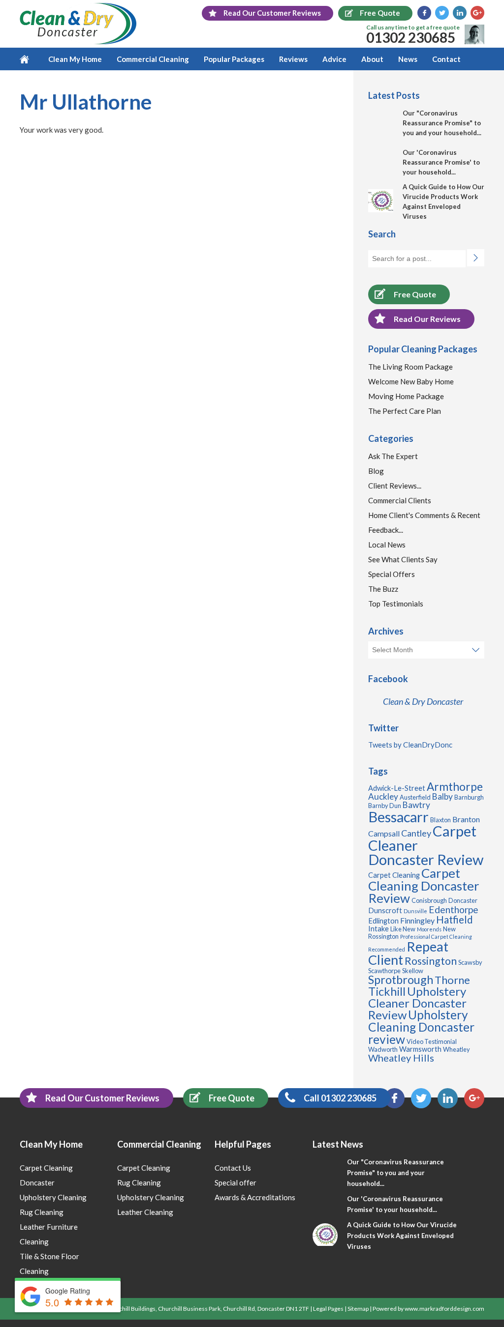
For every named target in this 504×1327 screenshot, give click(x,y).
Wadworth (383, 1049)
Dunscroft (385, 910)
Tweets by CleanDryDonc (410, 744)
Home (30, 59)
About (372, 59)
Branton (466, 819)
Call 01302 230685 (340, 1098)
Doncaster (462, 900)
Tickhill (387, 991)
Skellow (412, 971)
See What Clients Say (403, 559)
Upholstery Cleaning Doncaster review (421, 1027)
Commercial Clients (399, 500)
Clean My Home (75, 59)
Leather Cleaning (145, 1212)
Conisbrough (429, 900)
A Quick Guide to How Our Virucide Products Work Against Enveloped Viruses (402, 1235)
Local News (387, 544)
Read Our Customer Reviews (102, 1098)
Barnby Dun (384, 805)
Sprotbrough (400, 979)
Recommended (386, 949)
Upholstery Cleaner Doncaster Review (417, 1003)
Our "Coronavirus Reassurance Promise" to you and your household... (442, 123)
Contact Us (233, 1167)
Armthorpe (455, 786)
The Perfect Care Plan (404, 410)
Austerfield (415, 797)
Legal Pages (328, 1308)
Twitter (442, 13)
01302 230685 (410, 37)
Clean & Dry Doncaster (423, 701)
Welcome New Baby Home (411, 381)
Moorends (429, 929)
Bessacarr (398, 816)
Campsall (384, 833)
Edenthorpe (453, 909)
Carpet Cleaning (394, 875)
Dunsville (415, 911)
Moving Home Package (406, 396)
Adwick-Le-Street (396, 788)
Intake (378, 928)
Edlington (383, 921)
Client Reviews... (394, 485)
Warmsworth (420, 1049)
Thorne (452, 979)
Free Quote (415, 294)
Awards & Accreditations (255, 1197)
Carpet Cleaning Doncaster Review (423, 885)
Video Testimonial (432, 1041)
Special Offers (391, 574)
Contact (446, 59)
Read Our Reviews (427, 318)
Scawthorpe (384, 971)
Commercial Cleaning (153, 59)
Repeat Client (408, 953)
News (407, 59)
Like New (402, 929)
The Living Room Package (410, 366)
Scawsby (470, 962)
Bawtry (416, 805)
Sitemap (358, 1308)
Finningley (417, 920)
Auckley (383, 796)
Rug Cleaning (41, 1212)
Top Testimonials (395, 603)
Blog (376, 470)
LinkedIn (460, 13)
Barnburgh (469, 797)
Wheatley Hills (401, 1058)
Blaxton (440, 820)
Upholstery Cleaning (53, 1197)
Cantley (416, 833)
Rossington (431, 960)
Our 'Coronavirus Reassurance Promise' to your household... (441, 162)
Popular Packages (234, 59)
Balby (442, 796)
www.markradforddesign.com (444, 1308)
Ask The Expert (393, 456)
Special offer (235, 1182)
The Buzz (383, 588)
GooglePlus (477, 13)
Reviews (293, 59)
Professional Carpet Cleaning (436, 936)
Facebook (424, 13)
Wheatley (456, 1049)
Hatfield (454, 919)
